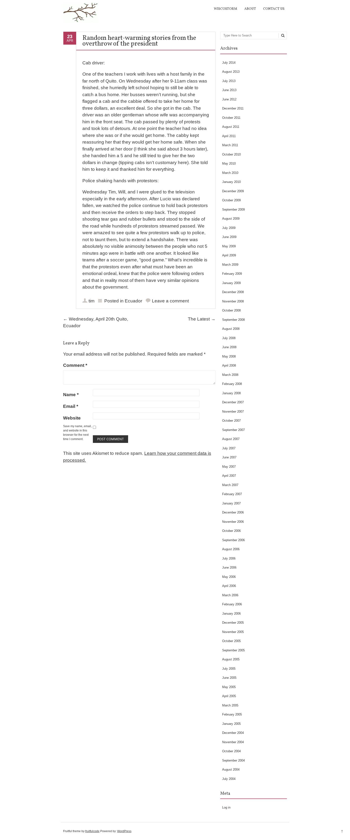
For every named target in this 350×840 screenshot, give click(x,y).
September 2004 (233, 760)
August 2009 (231, 218)
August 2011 (230, 127)
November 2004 (233, 742)
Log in (226, 807)
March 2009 (230, 264)
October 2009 (231, 200)
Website (72, 417)
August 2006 (231, 549)
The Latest (201, 318)
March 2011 (230, 145)
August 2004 (231, 769)
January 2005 (231, 724)
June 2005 (229, 677)
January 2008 (231, 393)
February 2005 (232, 714)
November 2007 (233, 411)
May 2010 (229, 163)
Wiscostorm (225, 9)
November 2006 (233, 522)
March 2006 (230, 595)
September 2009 (233, 209)
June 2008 (229, 347)
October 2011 (231, 117)
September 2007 (233, 430)
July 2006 (228, 558)
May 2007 (229, 466)
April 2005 (229, 696)
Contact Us (274, 9)
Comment (75, 365)
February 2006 (232, 604)
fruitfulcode (92, 831)
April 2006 (229, 586)
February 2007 (232, 494)
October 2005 (231, 641)
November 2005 (233, 632)
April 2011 (229, 136)
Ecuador (133, 300)
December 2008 (233, 292)
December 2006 (233, 512)
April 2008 (229, 365)
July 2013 (228, 81)
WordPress (124, 831)
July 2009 (228, 228)
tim (92, 300)
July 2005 (228, 668)
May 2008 (229, 356)
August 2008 (231, 329)
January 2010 (231, 182)
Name (71, 394)
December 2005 (233, 622)
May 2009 (229, 246)
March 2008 (230, 375)
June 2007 (229, 457)
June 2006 (229, 567)
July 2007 (228, 448)
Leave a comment (170, 300)
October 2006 (231, 531)
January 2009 (231, 283)
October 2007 (231, 420)
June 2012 (229, 99)
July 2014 (228, 62)
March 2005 (230, 705)
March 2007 (230, 485)
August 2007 (231, 439)
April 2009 (229, 255)
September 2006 (233, 540)
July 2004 (228, 779)
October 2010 (231, 154)
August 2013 (231, 71)
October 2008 (231, 310)
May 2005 (229, 687)
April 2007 (229, 475)
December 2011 (233, 108)
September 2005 (233, 650)
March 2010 (230, 173)
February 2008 (232, 384)
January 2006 (231, 613)
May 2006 (229, 577)
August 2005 (231, 659)
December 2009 (233, 191)
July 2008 (228, 338)
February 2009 (232, 273)
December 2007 (233, 402)
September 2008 (233, 319)
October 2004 (231, 751)
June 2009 (229, 237)
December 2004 (233, 733)
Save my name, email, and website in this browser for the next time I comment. (77, 433)
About (250, 9)
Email (70, 406)
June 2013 (229, 90)
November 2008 (233, 301)
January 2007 (231, 503)
